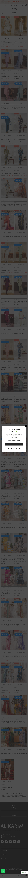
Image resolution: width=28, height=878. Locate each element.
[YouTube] (19, 448)
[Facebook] (8, 448)
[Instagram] (11, 448)
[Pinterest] (14, 448)
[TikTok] (16, 448)
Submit (14, 444)
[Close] (26, 426)
